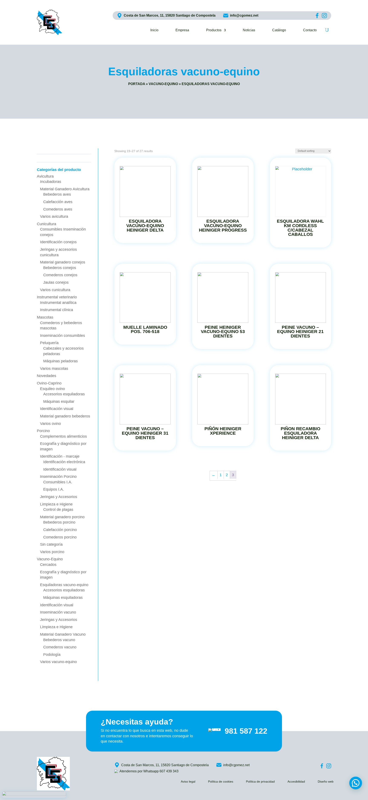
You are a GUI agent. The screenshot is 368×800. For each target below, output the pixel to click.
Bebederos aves (57, 194)
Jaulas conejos (56, 282)
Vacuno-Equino (163, 84)
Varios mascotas (54, 368)
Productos (213, 30)
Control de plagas (58, 509)
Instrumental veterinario (57, 297)
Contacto (310, 30)
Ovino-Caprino (49, 383)
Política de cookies (220, 781)
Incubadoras (50, 181)
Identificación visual (56, 409)
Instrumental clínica (56, 310)
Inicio (154, 30)
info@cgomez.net (244, 15)
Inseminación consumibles (62, 335)
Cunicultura (46, 224)
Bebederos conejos (59, 268)
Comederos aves (57, 209)
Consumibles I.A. (57, 482)
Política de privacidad (260, 781)
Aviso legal (188, 781)
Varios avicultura (54, 216)
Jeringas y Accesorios (58, 497)
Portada (136, 84)
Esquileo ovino (52, 389)
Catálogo (279, 30)
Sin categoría (51, 544)
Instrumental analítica (58, 302)
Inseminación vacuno (58, 612)
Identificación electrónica (64, 462)
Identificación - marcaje (59, 456)
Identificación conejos (58, 242)
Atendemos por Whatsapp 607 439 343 (148, 771)
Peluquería (49, 343)
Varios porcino (52, 552)
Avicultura (45, 176)
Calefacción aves (57, 202)
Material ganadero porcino (62, 517)
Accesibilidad (296, 781)
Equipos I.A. (53, 489)
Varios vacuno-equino (58, 662)
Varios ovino (50, 423)
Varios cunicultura (55, 290)
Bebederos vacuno (59, 640)
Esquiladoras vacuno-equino (64, 585)
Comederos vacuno (59, 647)
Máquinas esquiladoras (63, 597)
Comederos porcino (60, 537)
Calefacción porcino (60, 530)
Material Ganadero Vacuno (63, 634)
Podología (51, 654)
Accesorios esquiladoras (64, 394)
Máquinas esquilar (58, 401)
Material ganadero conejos (62, 262)
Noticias (249, 30)
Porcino (43, 431)
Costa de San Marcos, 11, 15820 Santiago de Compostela (170, 15)
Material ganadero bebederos (65, 416)
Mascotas (45, 317)
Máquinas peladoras (60, 361)
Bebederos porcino (59, 522)
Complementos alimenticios (63, 436)
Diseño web (326, 781)
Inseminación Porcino (58, 476)
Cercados (48, 564)
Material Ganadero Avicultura (64, 189)
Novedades (46, 376)
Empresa (182, 30)
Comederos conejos (60, 275)
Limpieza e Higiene (56, 504)
